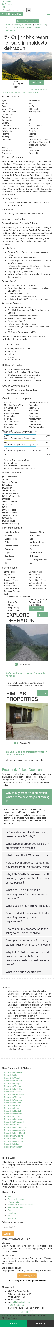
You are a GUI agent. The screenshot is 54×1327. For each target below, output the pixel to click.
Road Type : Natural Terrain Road (22, 390)
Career (11, 1210)
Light (7, 552)
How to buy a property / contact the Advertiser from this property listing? (28, 865)
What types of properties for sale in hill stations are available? (27, 846)
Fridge (8, 559)
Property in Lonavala (13, 1119)
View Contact (36, 608)
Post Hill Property (11, 14)
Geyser (33, 562)
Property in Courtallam (14, 1094)
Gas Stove (9, 556)
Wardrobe (34, 545)
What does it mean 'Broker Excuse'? (28, 906)
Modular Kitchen (37, 542)
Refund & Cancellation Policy (20, 1204)
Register (8, 4)
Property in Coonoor (13, 1080)
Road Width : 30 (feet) (17, 393)
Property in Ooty (11, 1075)
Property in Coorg (12, 1105)
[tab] (27, 797)
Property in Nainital (12, 1110)
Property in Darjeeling (13, 1135)
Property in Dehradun (23, 24)
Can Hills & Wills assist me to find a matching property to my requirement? (27, 917)
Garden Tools (11, 538)
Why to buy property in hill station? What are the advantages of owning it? (27, 797)
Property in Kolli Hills (13, 1088)
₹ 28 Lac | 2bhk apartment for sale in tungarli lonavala (25, 753)
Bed (31, 538)
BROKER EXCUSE (39, 89)
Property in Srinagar (13, 1146)
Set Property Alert (27, 1275)
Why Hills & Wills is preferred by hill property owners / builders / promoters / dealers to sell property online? (27, 958)
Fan (31, 549)
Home (8, 24)
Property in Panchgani (14, 1122)
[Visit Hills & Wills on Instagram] (26, 1311)
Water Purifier (36, 552)
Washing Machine (38, 559)
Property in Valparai (12, 1097)
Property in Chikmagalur (14, 1130)
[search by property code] (29, 10)
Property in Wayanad (13, 1099)
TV (6, 562)
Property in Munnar (12, 1102)
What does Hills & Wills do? (22, 855)
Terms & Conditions (16, 1199)
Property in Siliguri (12, 1144)
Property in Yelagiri (12, 1091)
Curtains (9, 549)
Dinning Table (11, 545)
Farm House (40, 24)
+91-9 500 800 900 (18, 1305)
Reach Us (12, 1212)
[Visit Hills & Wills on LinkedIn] (28, 1311)
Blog (9, 1196)
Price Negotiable (30, 92)
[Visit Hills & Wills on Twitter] (31, 1311)
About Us (6, 1)
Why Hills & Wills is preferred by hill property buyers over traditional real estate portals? (28, 878)
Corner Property (11, 92)
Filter (14, 1323)
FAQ (9, 1215)
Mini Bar (8, 535)
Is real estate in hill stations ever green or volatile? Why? (25, 834)
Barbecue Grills (37, 531)
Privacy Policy (14, 1201)
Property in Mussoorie (13, 1138)
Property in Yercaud (12, 1086)
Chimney (34, 556)
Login (6, 7)
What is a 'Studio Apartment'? (24, 972)
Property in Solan (11, 1124)
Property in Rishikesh (13, 1141)
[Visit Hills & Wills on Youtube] (22, 1311)
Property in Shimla (12, 1116)
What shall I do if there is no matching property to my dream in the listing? (26, 894)
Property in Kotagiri (12, 1083)
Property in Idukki (11, 1108)
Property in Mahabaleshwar (16, 1127)
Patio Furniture (12, 531)
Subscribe (8, 1233)
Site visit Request (15, 1207)
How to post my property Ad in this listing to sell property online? (27, 931)
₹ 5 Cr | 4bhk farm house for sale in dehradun (25, 674)
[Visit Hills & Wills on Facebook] (24, 1311)
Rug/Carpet (35, 535)
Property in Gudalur (12, 1077)
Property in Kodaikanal (14, 1072)
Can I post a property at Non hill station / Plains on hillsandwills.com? (28, 942)
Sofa (7, 542)
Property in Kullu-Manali (14, 1133)
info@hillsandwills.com (20, 1302)
